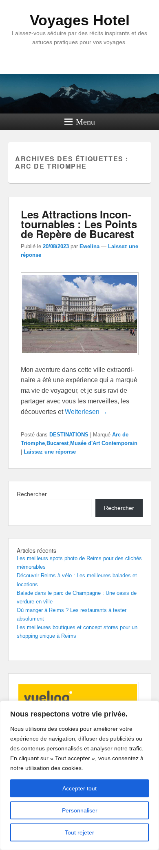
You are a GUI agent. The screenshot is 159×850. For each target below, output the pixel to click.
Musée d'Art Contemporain (103, 443)
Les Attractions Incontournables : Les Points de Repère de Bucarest (79, 224)
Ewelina (89, 246)
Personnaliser (79, 810)
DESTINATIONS (68, 435)
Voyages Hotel (80, 20)
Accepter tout (79, 788)
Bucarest (57, 443)
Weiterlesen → (86, 411)
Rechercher (32, 494)
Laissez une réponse (50, 452)
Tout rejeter (79, 832)
